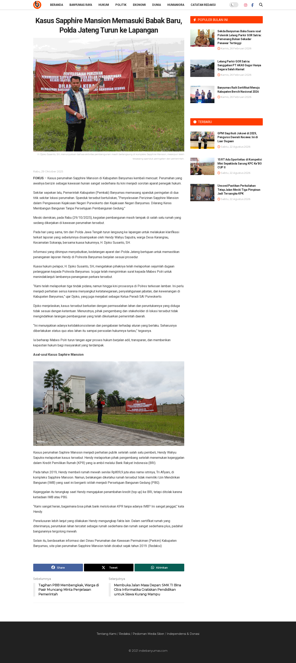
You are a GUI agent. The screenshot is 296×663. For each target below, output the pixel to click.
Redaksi (124, 634)
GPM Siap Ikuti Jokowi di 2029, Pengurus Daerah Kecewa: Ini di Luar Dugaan (237, 137)
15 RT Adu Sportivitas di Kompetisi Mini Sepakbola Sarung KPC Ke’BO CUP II (239, 163)
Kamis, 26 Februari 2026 (235, 48)
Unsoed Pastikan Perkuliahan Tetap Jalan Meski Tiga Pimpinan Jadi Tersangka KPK (238, 189)
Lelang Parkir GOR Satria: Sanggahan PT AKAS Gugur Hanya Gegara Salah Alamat (239, 65)
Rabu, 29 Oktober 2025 (48, 171)
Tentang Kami (106, 634)
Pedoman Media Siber (148, 634)
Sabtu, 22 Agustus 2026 (235, 146)
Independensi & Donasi (183, 634)
